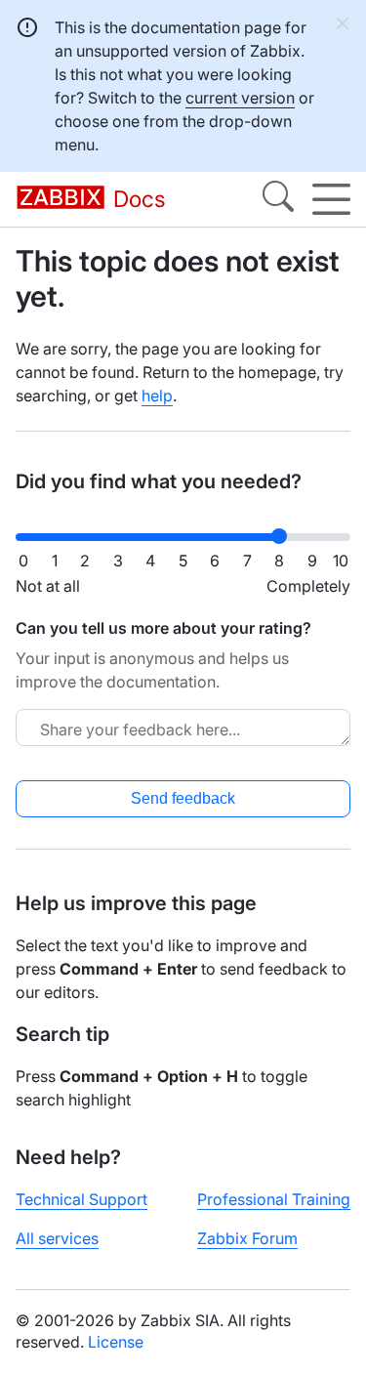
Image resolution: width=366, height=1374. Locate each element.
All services (57, 1238)
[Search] (278, 199)
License (115, 1342)
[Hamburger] (331, 199)
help (157, 395)
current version (240, 97)
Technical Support (81, 1199)
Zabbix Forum (247, 1238)
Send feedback (183, 798)
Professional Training (273, 1199)
